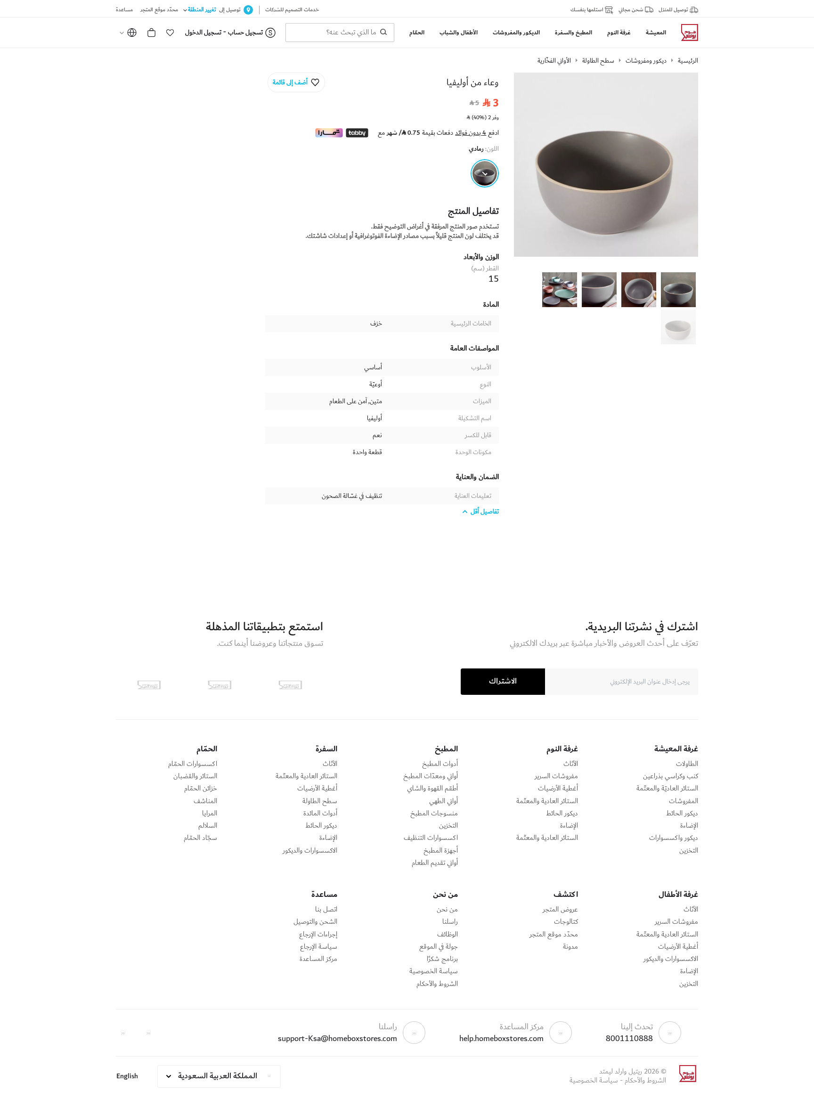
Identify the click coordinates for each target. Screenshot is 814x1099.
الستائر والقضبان (195, 776)
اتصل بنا (326, 909)
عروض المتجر (560, 909)
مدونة (570, 946)
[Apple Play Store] (290, 685)
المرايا (209, 813)
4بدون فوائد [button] (470, 133)
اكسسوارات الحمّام (192, 764)
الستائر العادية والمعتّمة (547, 801)
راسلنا (450, 922)
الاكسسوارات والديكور (310, 850)
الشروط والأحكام (437, 984)
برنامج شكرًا (442, 959)
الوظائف (447, 934)
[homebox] (686, 32)
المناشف (205, 801)
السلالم (207, 825)
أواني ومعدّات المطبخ (430, 776)
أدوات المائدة (320, 813)
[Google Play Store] (219, 685)
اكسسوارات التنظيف (431, 838)
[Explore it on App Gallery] (149, 685)
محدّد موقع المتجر (553, 934)
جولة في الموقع (438, 946)
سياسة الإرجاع (318, 946)
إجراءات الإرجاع (318, 934)
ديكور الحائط (682, 813)
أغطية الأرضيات (558, 788)
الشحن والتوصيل (315, 922)
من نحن (447, 909)
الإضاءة (689, 825)
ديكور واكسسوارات (673, 838)
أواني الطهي (443, 801)
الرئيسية (688, 61)
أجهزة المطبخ (440, 850)
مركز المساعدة (318, 959)
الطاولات (687, 764)
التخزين (688, 850)
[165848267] (485, 173)
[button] (170, 32)
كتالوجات (566, 922)
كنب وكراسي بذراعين (670, 776)
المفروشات (683, 801)
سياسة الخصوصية (433, 971)
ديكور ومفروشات (646, 61)
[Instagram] (123, 1032)
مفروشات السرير (556, 776)
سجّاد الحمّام (200, 838)
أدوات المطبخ (440, 764)
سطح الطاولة (598, 61)
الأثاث (570, 764)
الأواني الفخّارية (554, 61)
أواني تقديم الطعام (435, 863)
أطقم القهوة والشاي (432, 788)
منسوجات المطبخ (434, 813)
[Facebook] (148, 1032)
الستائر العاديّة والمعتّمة (667, 788)
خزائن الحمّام (200, 788)
